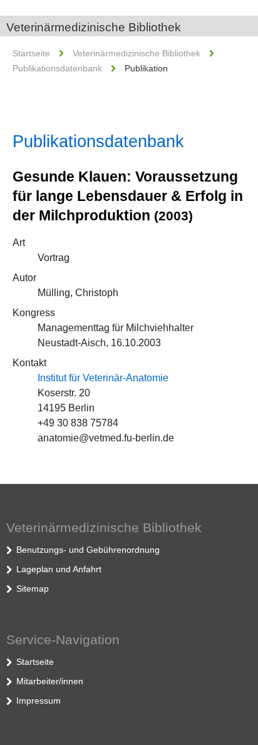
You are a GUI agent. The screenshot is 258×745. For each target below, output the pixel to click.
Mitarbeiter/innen (49, 681)
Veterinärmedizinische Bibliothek (93, 27)
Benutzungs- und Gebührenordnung (88, 550)
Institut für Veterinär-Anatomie (103, 377)
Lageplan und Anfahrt (58, 569)
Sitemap (32, 588)
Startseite (31, 53)
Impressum (38, 701)
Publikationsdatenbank (57, 68)
